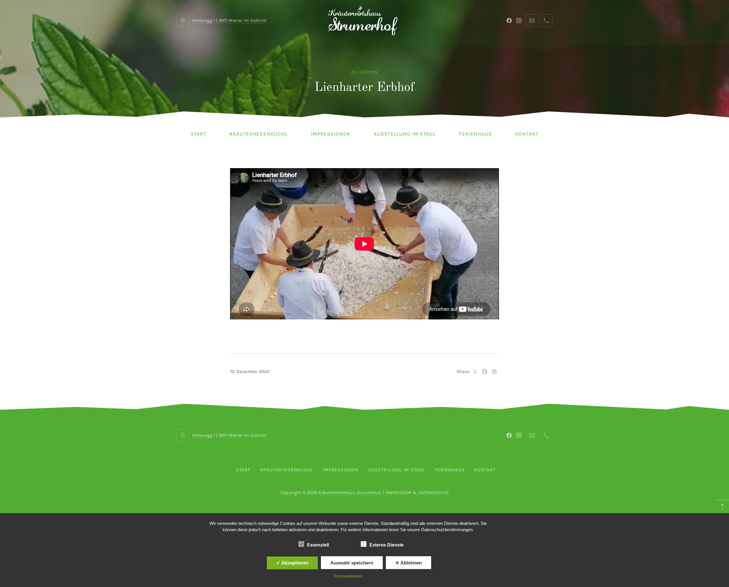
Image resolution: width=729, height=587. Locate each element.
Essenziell (318, 545)
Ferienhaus (475, 134)
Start (198, 134)
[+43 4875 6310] (546, 20)
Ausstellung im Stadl (405, 134)
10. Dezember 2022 (249, 371)
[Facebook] (509, 20)
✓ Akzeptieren (292, 562)
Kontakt (526, 134)
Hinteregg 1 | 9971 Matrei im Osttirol (229, 20)
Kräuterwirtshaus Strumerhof (349, 492)
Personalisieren (348, 576)
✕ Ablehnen (408, 562)
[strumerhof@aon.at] (532, 20)
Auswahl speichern (351, 562)
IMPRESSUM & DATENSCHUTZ (417, 492)
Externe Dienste (386, 545)
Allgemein (364, 72)
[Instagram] (518, 20)
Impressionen (330, 134)
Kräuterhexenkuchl (259, 134)
